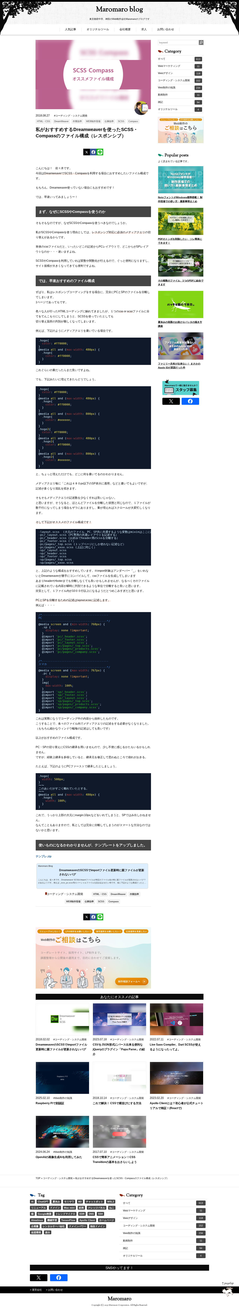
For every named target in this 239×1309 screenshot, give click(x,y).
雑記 (179, 102)
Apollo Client (87, 1220)
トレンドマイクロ (65, 1213)
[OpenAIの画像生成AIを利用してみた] (62, 1132)
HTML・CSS (43, 121)
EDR (82, 1213)
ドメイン (55, 1207)
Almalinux (37, 1220)
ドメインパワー (77, 1226)
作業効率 (77, 121)
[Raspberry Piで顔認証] (62, 1078)
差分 (47, 1232)
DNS (91, 1213)
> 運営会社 (36, 1289)
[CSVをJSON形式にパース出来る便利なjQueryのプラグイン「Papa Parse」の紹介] (119, 1019)
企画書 (34, 1226)
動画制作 (179, 94)
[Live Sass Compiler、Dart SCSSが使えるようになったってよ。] (176, 1019)
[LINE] (100, 152)
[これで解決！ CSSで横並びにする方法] (119, 1078)
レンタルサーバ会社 (54, 1226)
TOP (38, 1178)
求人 (144, 29)
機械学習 (52, 1220)
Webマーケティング (179, 66)
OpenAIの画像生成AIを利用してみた (59, 1157)
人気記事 (70, 29)
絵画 (81, 1207)
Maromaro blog (119, 10)
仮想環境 (36, 1232)
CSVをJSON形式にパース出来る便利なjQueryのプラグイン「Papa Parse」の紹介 (119, 1049)
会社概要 (125, 29)
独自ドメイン (97, 1226)
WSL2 (110, 1201)
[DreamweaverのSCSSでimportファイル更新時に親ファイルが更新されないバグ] (62, 1019)
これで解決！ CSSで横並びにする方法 (117, 1103)
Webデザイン (179, 73)
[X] (86, 152)
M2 (80, 1201)
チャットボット (94, 1201)
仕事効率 (109, 121)
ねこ (111, 1207)
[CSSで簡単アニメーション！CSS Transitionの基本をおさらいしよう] (119, 1132)
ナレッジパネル (96, 1207)
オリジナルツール (98, 29)
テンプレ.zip (43, 856)
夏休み (56, 1201)
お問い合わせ (165, 29)
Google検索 (44, 1213)
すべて (179, 59)
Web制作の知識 (179, 87)
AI (32, 1201)
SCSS (121, 121)
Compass (133, 121)
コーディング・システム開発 (65, 893)
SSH (100, 1213)
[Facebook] (93, 152)
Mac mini (69, 1207)
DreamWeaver (61, 121)
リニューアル (38, 1207)
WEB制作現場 (93, 121)
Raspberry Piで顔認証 (50, 1103)
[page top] (228, 1289)
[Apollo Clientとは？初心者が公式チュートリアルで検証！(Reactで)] (176, 1078)
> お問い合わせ (54, 1289)
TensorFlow (68, 1220)
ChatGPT (43, 1201)
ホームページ (106, 1220)
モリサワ (69, 1201)
